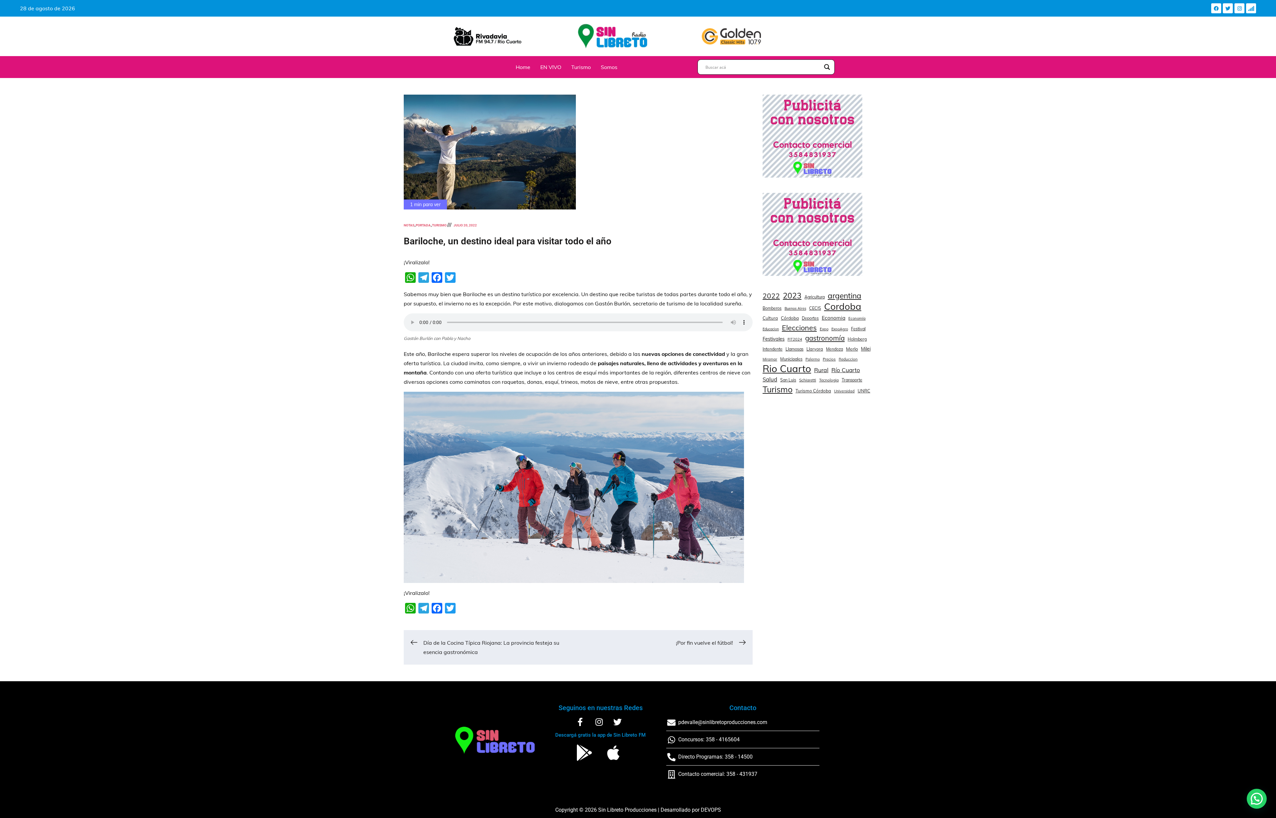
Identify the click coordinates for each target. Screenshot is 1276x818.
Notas (409, 225)
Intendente (773, 349)
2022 (771, 295)
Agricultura (814, 296)
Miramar (770, 359)
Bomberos (772, 308)
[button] (1257, 799)
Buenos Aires (795, 308)
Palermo (812, 359)
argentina (844, 295)
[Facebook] (1216, 8)
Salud (770, 379)
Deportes (810, 318)
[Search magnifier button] (827, 67)
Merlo (852, 349)
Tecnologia (829, 379)
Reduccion (848, 359)
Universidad (844, 391)
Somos (609, 67)
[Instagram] (1239, 8)
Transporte (852, 379)
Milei (866, 349)
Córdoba (790, 318)
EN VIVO (550, 67)
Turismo (581, 67)
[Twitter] (1228, 8)
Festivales (774, 339)
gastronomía (825, 338)
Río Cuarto (845, 369)
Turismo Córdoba (813, 390)
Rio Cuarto (787, 368)
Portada (423, 225)
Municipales (791, 359)
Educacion (771, 329)
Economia (833, 318)
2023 (792, 295)
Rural (821, 369)
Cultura (770, 318)
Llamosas (794, 349)
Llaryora (814, 349)
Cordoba (842, 306)
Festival (858, 328)
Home (523, 67)
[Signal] (1251, 8)
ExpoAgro (839, 329)
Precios (829, 359)
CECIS (815, 308)
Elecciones (799, 327)
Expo (824, 329)
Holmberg (857, 339)
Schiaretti (807, 379)
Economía (857, 318)
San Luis (788, 379)
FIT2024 (795, 339)
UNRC (864, 390)
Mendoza (834, 349)
